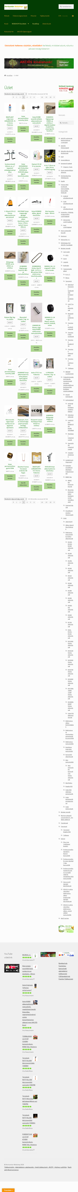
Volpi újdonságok (69, 808)
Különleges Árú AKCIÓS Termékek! (66, 244)
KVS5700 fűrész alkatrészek (70, 673)
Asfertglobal (70, 400)
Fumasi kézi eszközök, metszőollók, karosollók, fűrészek (65, 189)
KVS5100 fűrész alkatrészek (70, 654)
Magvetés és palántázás (71, 317)
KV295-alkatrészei (70, 563)
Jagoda (65, 262)
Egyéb (63, 181)
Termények (64, 823)
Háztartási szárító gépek (67, 221)
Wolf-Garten (65, 918)
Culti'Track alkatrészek (70, 307)
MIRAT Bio (69, 477)
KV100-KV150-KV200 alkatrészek (70, 546)
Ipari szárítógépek (67, 226)
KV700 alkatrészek (70, 624)
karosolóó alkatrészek (69, 756)
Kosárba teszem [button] (10, 140)
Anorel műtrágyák (69, 396)
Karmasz (64, 236)
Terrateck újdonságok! (70, 352)
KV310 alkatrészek (70, 578)
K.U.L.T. (68, 274)
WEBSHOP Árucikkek (19, 24)
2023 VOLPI (69, 522)
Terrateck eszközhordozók (70, 326)
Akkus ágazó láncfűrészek (70, 527)
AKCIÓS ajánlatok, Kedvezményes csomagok (67, 140)
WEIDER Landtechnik (69, 373)
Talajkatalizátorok (71, 455)
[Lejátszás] (7, 970)
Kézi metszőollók (69, 761)
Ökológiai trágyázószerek (71, 437)
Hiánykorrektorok (71, 416)
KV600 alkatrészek (70, 617)
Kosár (6, 24)
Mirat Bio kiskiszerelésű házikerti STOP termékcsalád (71, 496)
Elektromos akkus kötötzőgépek (70, 724)
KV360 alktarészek (70, 585)
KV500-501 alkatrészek (70, 608)
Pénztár (33, 16)
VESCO (63, 839)
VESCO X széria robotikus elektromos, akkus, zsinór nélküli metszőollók (68, 910)
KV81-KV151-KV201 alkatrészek (70, 634)
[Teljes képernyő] (18, 970)
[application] (11, 968)
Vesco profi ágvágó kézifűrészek (67, 884)
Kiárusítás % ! (9, 32)
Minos (67, 278)
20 (50, 97)
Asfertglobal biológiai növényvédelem (71, 407)
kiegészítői (69, 786)
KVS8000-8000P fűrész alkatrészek (71, 706)
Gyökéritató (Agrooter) (69, 461)
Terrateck (69, 281)
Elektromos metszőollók (69, 743)
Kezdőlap (35, 24)
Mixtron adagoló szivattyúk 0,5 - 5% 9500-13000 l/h (67, 818)
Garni (65, 259)
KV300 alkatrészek (70, 570)
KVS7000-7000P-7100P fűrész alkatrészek (71, 693)
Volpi (65, 518)
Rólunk (6, 16)
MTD (67, 255)
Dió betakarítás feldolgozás (66, 177)
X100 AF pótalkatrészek (68, 197)
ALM (62, 157)
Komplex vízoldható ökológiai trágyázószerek (69, 470)
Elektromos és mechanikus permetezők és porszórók (70, 734)
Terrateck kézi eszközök (71, 335)
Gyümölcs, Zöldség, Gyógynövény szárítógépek (67, 214)
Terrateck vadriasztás (70, 362)
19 (46, 97)
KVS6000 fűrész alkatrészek (70, 682)
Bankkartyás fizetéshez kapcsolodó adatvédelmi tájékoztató (63, 968)
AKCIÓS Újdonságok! (24, 32)
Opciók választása (23, 484)
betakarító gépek (66, 163)
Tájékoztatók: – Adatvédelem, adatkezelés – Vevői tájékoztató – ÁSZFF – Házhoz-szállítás (35, 1167)
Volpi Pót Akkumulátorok (71, 715)
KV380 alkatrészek (70, 593)
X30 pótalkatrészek (68, 208)
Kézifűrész (69, 783)
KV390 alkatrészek (70, 600)
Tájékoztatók (44, 16)
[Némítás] (17, 970)
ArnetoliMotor (65, 160)
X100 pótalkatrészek (68, 203)
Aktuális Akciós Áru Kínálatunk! (67, 152)
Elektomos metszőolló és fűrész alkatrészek (69, 535)
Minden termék (65, 248)
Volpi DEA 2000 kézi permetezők (69, 792)
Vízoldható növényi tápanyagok (69, 513)
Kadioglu (66, 265)
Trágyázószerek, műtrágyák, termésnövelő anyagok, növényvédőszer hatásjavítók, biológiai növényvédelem (68, 384)
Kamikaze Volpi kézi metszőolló (69, 749)
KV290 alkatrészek (70, 555)
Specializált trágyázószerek (71, 446)
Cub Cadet (66, 252)
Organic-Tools (67, 167)
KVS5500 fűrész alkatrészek (70, 663)
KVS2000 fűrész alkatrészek (70, 644)
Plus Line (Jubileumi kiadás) (66, 844)
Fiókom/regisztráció (20, 16)
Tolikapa (70, 368)
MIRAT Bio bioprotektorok (70, 483)
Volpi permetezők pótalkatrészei (69, 800)
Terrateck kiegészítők (71, 343)
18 (42, 97)
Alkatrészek (47, 24)
